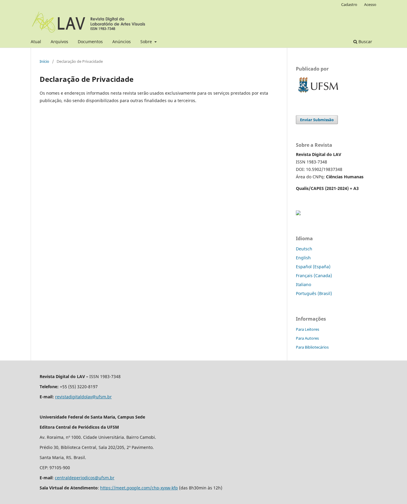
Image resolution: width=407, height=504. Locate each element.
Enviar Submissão (317, 119)
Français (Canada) (314, 275)
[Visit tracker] (298, 213)
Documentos (90, 41)
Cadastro (349, 4)
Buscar (364, 41)
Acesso (370, 4)
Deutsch (304, 249)
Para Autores (307, 338)
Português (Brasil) (314, 293)
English (303, 257)
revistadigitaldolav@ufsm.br (83, 397)
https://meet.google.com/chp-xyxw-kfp (139, 488)
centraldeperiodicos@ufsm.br (84, 477)
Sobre (146, 41)
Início (44, 61)
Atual (36, 41)
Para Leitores (307, 329)
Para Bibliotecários (312, 347)
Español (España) (313, 266)
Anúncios (121, 41)
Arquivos (59, 41)
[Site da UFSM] (318, 93)
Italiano (303, 284)
